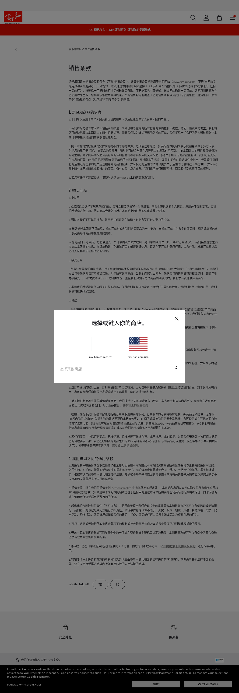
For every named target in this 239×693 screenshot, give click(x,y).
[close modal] (176, 318)
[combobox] (119, 368)
